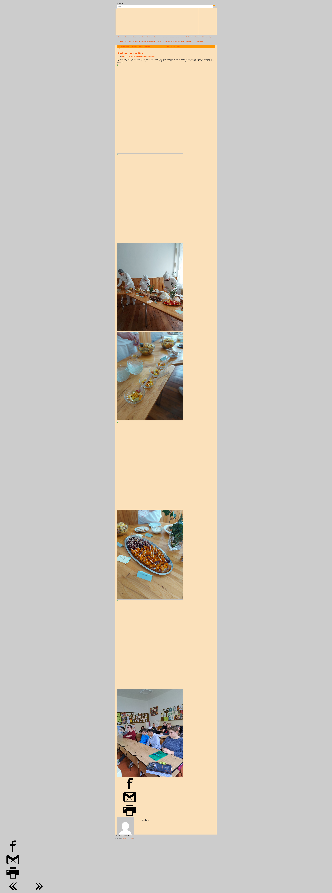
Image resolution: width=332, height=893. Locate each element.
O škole (134, 37)
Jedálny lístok (180, 37)
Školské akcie (152, 56)
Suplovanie (164, 37)
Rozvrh (156, 37)
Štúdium (149, 37)
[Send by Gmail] (130, 803)
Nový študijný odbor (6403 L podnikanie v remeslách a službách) (143, 41)
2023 (129, 56)
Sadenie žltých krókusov (174, 46)
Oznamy (120, 41)
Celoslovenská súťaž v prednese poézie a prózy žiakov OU (134, 46)
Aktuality (127, 37)
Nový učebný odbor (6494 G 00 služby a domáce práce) (178, 41)
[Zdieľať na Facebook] (130, 790)
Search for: (120, 3)
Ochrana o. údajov (207, 37)
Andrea (124, 56)
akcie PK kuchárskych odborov (139, 56)
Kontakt (171, 37)
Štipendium (142, 37)
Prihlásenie (189, 37)
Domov (120, 37)
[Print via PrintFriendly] (130, 816)
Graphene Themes (128, 838)
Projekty (197, 37)
